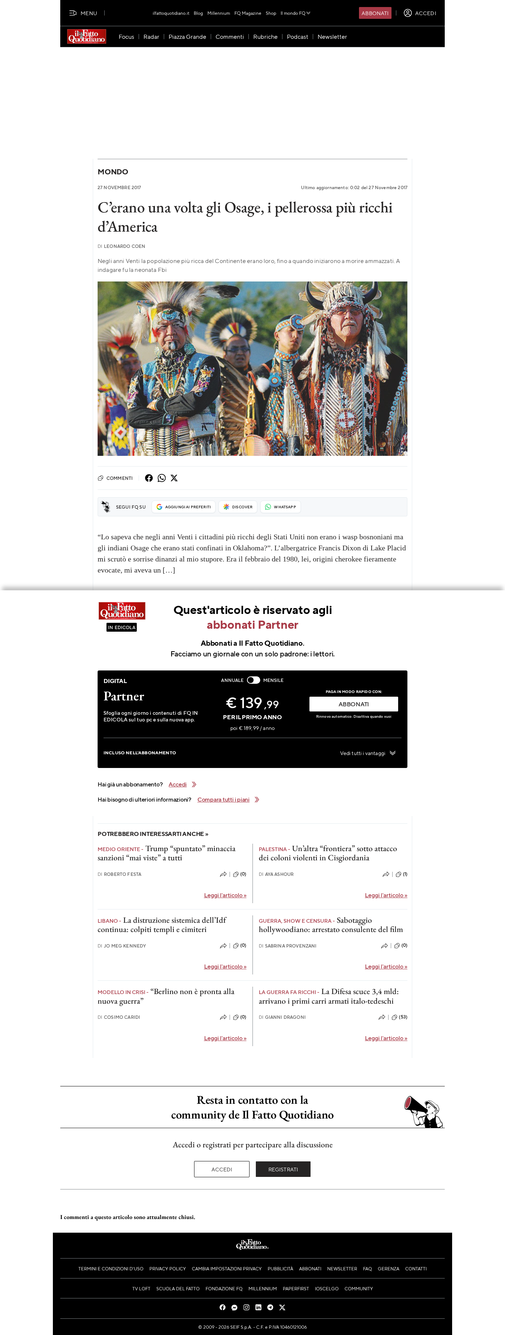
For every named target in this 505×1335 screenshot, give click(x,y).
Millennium (218, 13)
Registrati (283, 1169)
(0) (243, 874)
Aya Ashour (276, 874)
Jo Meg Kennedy (122, 946)
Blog (198, 13)
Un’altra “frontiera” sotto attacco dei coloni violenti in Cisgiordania (328, 853)
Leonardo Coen (121, 246)
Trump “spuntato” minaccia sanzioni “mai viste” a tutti (166, 853)
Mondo (113, 171)
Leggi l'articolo (225, 895)
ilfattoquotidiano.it (171, 13)
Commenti (119, 478)
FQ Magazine (247, 13)
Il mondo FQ (293, 13)
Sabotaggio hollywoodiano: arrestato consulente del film (331, 925)
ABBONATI (354, 704)
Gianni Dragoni (282, 1017)
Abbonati (375, 13)
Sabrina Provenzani (288, 946)
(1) (405, 874)
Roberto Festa (119, 874)
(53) (403, 1017)
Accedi (222, 1169)
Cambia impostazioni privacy (227, 1268)
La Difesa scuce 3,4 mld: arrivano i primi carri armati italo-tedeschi (329, 996)
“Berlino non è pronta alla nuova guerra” (166, 996)
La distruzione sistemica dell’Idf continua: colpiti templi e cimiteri (162, 925)
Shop (271, 13)
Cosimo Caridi (119, 1017)
